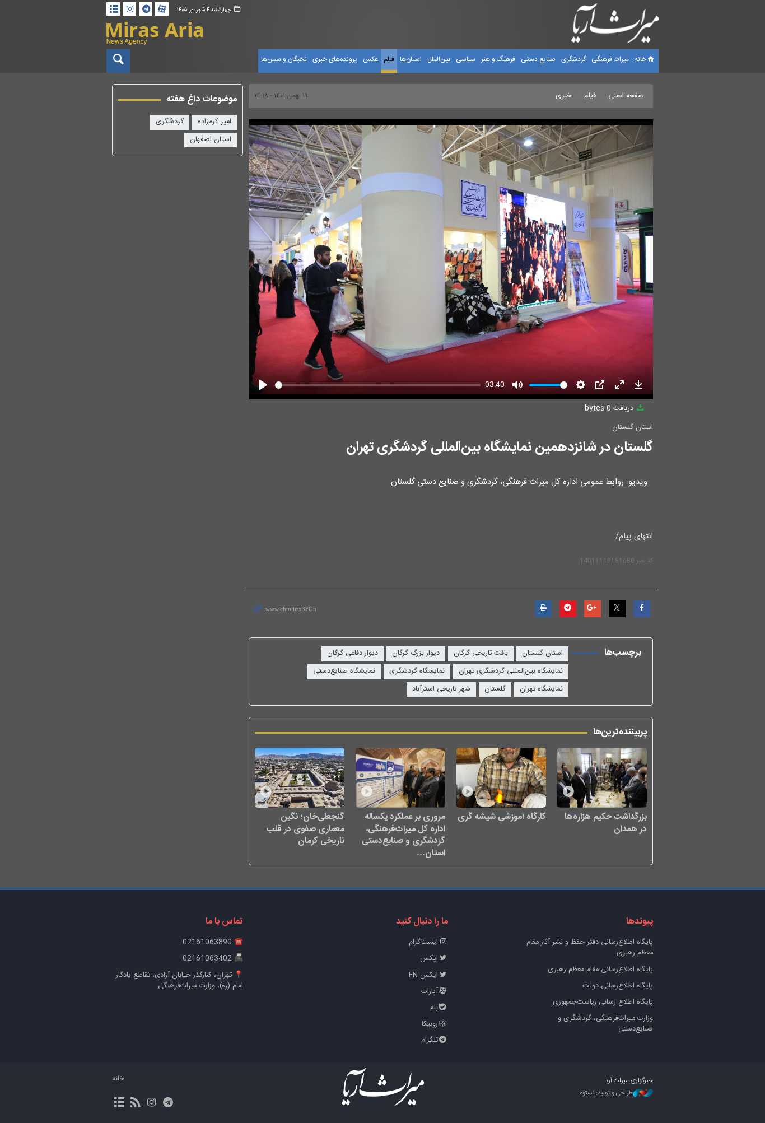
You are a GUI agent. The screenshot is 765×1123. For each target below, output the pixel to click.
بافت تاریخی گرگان (481, 653)
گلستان (495, 689)
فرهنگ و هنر (498, 59)
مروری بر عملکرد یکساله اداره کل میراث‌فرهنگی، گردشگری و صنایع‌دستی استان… (403, 834)
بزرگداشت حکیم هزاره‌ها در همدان (606, 822)
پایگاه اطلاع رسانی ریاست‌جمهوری (603, 1002)
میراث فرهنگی (610, 59)
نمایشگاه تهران (541, 689)
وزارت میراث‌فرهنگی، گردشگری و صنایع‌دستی (605, 1024)
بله (434, 1008)
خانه (640, 59)
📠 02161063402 (213, 958)
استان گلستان (632, 428)
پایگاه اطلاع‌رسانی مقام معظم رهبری (600, 970)
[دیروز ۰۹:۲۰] (400, 778)
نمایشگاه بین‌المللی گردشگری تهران (511, 671)
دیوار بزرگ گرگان (416, 653)
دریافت (610, 408)
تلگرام (429, 1040)
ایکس (429, 958)
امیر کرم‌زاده (214, 122)
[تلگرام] (145, 9)
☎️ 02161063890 (213, 942)
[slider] (378, 385)
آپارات (429, 992)
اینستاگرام (423, 942)
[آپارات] (162, 9)
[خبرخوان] (135, 1103)
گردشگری (573, 59)
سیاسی (465, 59)
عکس (370, 59)
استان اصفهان (210, 140)
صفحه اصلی (626, 96)
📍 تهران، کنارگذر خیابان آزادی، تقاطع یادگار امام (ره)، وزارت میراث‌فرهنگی (179, 981)
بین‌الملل (438, 59)
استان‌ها (411, 59)
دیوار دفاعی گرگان (352, 653)
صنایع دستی (538, 59)
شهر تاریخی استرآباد (441, 689)
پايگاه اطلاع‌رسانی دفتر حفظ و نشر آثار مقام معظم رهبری (589, 947)
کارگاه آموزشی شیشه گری (502, 816)
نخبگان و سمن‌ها (284, 59)
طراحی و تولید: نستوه (606, 1093)
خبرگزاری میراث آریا (615, 26)
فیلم (389, 59)
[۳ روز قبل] (602, 778)
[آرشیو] (113, 9)
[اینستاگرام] (129, 9)
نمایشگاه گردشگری (417, 671)
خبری (564, 96)
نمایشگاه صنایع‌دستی (344, 671)
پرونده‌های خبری (334, 59)
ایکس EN (423, 975)
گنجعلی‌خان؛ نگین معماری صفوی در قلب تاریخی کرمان (305, 828)
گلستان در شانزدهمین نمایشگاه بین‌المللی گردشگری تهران (499, 447)
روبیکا (430, 1024)
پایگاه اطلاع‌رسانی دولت (617, 986)
